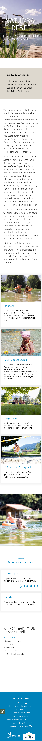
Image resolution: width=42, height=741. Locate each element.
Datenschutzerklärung (21, 716)
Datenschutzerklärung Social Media (21, 720)
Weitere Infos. (24, 91)
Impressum (21, 709)
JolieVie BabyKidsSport (20, 726)
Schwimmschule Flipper (20, 723)
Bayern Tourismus (10, 732)
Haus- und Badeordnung (20, 706)
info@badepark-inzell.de (13, 654)
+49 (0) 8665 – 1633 (11, 651)
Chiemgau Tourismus (26, 732)
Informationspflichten (21, 713)
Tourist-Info (20, 702)
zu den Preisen (21, 580)
